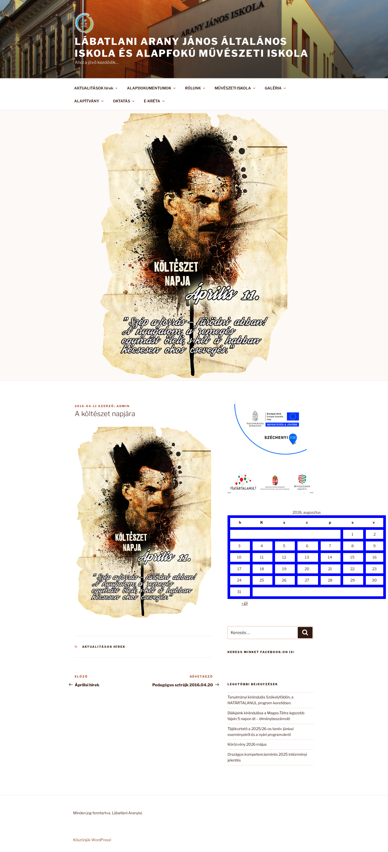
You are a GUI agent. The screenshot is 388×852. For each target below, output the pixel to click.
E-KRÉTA (152, 101)
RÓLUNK (193, 88)
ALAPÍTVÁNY (86, 101)
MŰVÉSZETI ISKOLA (233, 88)
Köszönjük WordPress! (92, 839)
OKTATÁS (121, 101)
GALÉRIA (273, 88)
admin (123, 406)
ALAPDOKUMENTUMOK (149, 88)
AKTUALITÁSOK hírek (93, 88)
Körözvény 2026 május (247, 744)
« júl (245, 603)
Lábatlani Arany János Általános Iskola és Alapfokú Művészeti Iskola (192, 47)
